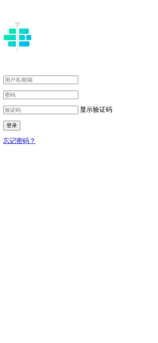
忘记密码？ (19, 140)
